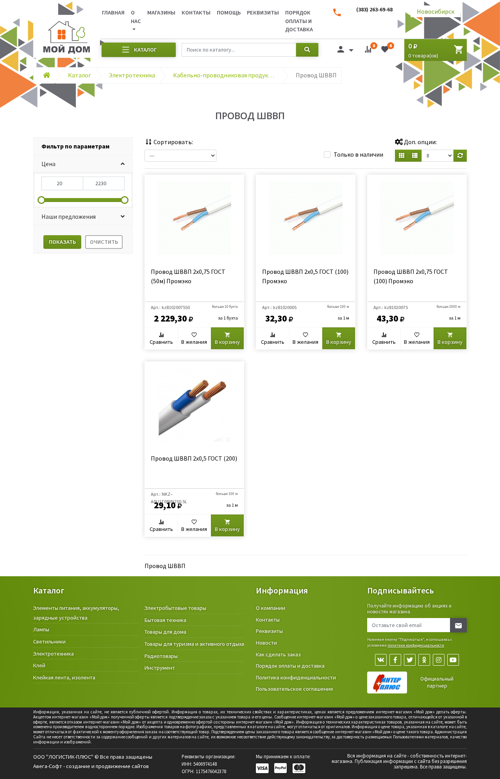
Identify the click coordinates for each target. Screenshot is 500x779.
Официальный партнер (437, 682)
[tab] (83, 146)
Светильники (49, 641)
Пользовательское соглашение (294, 688)
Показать (62, 241)
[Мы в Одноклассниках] (424, 660)
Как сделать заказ (278, 654)
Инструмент (160, 667)
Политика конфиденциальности (296, 677)
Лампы (41, 629)
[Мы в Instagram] (439, 660)
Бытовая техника (165, 620)
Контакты (196, 12)
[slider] (41, 200)
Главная (113, 12)
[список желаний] (384, 50)
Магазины (161, 12)
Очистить (104, 241)
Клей (39, 665)
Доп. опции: (420, 142)
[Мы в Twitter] (410, 660)
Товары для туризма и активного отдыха (194, 643)
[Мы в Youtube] (453, 660)
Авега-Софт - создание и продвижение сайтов (91, 766)
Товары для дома (165, 631)
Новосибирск (435, 11)
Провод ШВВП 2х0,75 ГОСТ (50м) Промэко (188, 276)
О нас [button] (136, 17)
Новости (266, 642)
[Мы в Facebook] (395, 660)
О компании (270, 607)
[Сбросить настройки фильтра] (460, 156)
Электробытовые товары (175, 607)
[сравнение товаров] (368, 50)
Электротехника (53, 653)
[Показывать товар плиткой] (401, 156)
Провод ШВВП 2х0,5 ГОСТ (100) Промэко (305, 276)
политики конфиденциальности (416, 645)
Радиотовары (161, 655)
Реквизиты (263, 12)
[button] (83, 164)
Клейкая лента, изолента (64, 677)
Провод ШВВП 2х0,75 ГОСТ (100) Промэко (410, 276)
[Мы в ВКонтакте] (381, 660)
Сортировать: (172, 142)
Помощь (229, 12)
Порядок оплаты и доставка (299, 21)
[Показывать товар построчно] (414, 156)
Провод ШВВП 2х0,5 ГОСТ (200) (194, 458)
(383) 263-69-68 (374, 9)
